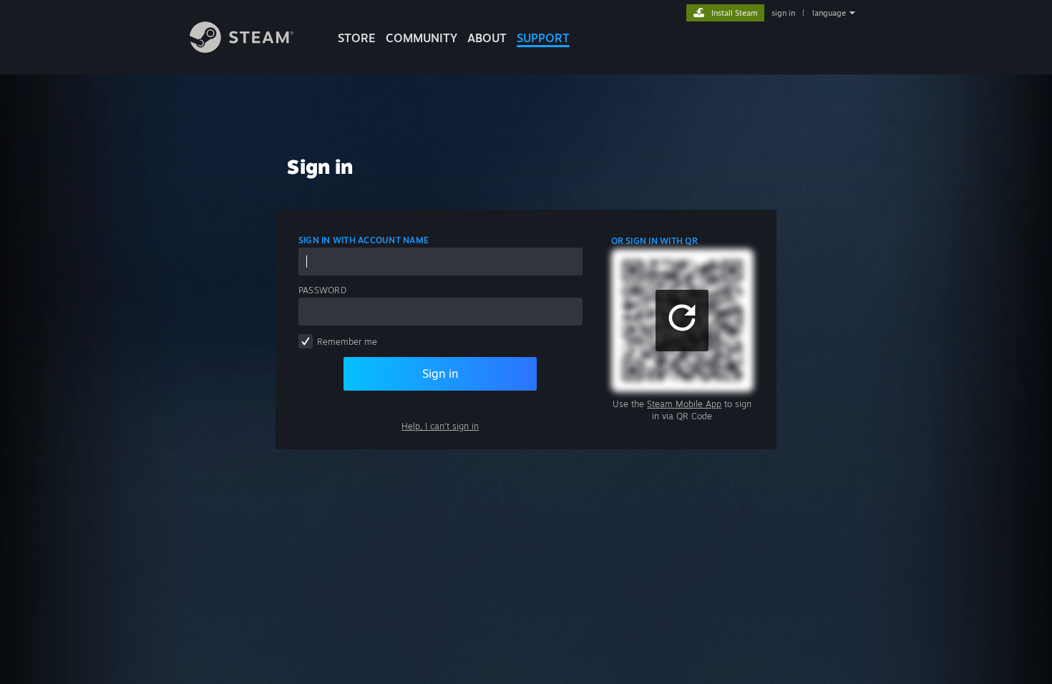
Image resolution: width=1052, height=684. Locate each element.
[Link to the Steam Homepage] (241, 49)
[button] (682, 320)
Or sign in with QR (654, 240)
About (487, 38)
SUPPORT (543, 38)
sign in (783, 13)
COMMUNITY (421, 38)
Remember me (347, 341)
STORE (357, 38)
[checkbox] (305, 341)
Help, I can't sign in (440, 426)
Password (322, 290)
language (829, 13)
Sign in (440, 373)
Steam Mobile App (684, 404)
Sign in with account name (363, 240)
